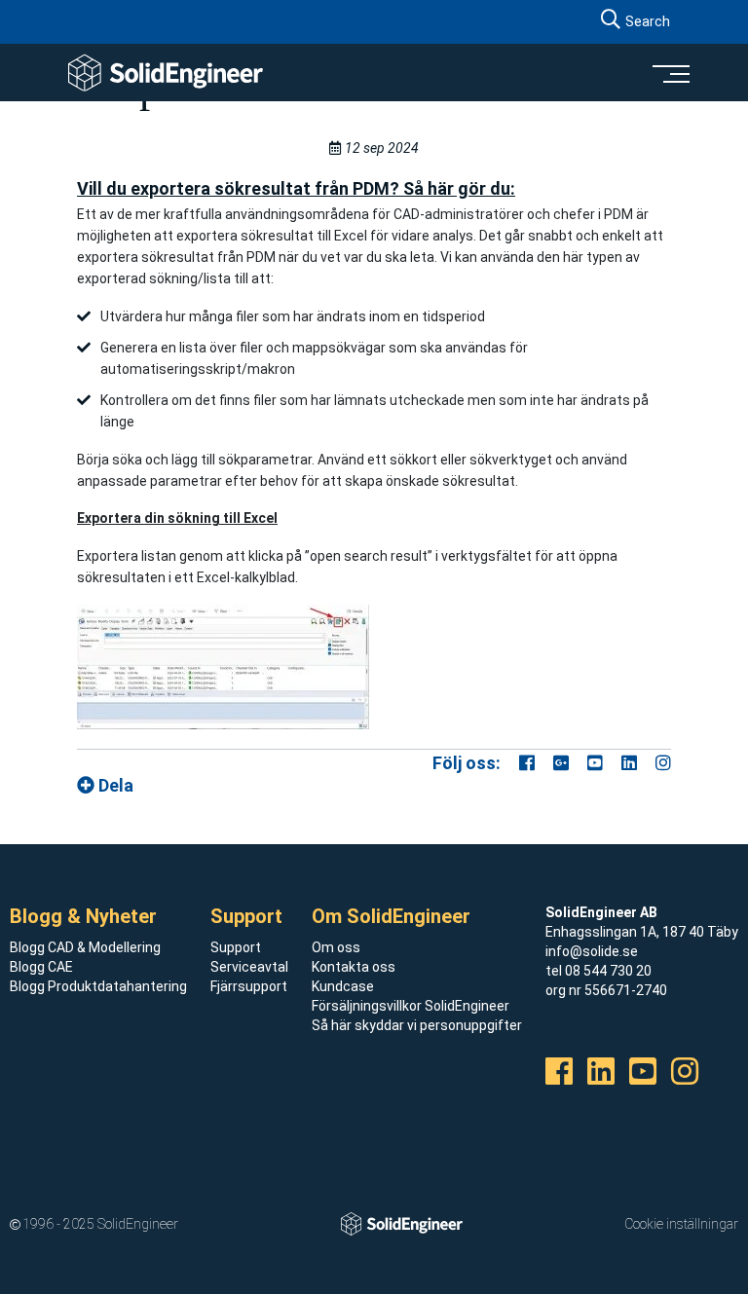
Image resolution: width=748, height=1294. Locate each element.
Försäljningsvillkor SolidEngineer (410, 1006)
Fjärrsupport (248, 986)
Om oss (336, 947)
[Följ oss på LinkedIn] (629, 763)
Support (235, 947)
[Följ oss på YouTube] (595, 763)
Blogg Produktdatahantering (98, 986)
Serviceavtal (249, 967)
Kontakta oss (353, 967)
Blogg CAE (41, 967)
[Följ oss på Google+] (561, 763)
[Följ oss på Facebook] (527, 763)
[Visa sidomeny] (670, 73)
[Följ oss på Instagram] (663, 763)
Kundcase (343, 986)
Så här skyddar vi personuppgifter (417, 1025)
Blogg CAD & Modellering (85, 947)
